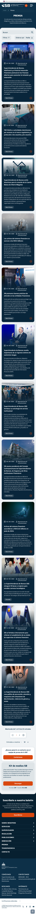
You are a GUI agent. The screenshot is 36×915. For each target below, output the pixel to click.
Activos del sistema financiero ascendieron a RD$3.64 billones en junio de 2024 (16, 528)
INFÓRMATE (22, 886)
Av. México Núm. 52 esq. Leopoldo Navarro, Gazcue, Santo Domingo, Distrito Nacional (9, 892)
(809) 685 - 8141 (23, 877)
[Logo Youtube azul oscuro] (33, 906)
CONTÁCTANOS (23, 874)
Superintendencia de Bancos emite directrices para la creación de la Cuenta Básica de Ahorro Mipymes (18, 182)
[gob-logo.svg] (9, 865)
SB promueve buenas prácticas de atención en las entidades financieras (17, 294)
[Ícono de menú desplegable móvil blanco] (31, 5)
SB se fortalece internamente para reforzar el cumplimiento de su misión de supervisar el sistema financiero (17, 635)
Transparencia (8, 848)
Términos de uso (23, 889)
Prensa (12, 10)
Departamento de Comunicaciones (22, 64)
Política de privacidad (24, 891)
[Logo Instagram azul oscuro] (30, 906)
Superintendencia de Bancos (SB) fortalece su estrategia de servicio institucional (16, 408)
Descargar (18, 783)
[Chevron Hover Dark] (31, 1)
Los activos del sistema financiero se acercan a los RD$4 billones (17, 239)
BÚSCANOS (6, 886)
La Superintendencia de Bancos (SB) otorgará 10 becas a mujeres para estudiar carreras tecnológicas (16, 586)
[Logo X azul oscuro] (23, 906)
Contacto (6, 852)
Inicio (4, 10)
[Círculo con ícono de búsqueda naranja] (26, 5)
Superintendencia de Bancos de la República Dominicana (11, 906)
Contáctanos (18, 757)
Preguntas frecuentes (25, 893)
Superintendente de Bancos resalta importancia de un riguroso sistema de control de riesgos (17, 352)
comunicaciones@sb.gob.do (26, 879)
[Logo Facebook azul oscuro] (26, 906)
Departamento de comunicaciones (22, 402)
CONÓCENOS (6, 874)
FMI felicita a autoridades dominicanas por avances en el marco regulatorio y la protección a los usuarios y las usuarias (18, 132)
